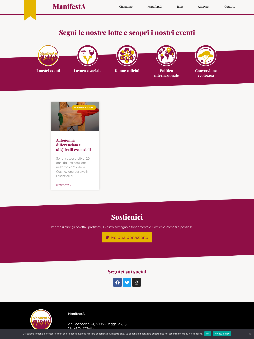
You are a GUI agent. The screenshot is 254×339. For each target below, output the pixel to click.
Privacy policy (222, 333)
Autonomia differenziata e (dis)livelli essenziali (73, 145)
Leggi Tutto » (63, 185)
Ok (207, 333)
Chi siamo (126, 6)
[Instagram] (136, 282)
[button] (127, 237)
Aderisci (203, 6)
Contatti (229, 6)
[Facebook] (117, 282)
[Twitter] (127, 282)
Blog (180, 6)
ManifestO (155, 6)
